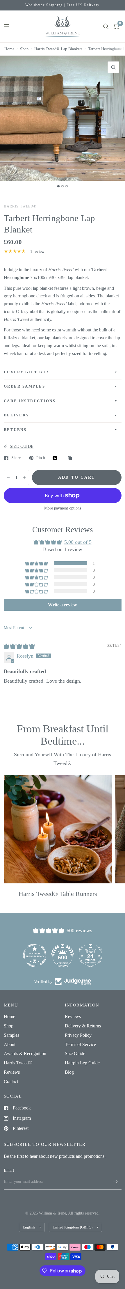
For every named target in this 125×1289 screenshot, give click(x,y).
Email (9, 1170)
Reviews (12, 1072)
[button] (37, 563)
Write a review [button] (62, 604)
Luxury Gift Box (27, 372)
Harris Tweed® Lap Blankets (58, 49)
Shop (24, 49)
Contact (11, 1081)
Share (16, 458)
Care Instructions (30, 401)
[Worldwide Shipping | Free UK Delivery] (62, 5)
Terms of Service (80, 1044)
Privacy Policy (78, 1035)
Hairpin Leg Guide (82, 1062)
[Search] (106, 26)
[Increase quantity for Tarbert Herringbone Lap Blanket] (24, 477)
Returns (15, 430)
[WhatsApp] (56, 458)
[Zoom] (113, 67)
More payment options (62, 508)
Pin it (40, 458)
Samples (11, 1035)
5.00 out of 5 (78, 542)
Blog (69, 1072)
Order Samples (24, 386)
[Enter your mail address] (116, 1181)
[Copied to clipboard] (71, 458)
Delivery (16, 415)
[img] (19, 646)
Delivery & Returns (83, 1025)
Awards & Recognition (25, 1053)
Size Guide (75, 1053)
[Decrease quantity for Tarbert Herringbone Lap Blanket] (8, 477)
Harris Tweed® (18, 1062)
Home (9, 49)
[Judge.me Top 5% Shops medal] (90, 955)
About (9, 1044)
